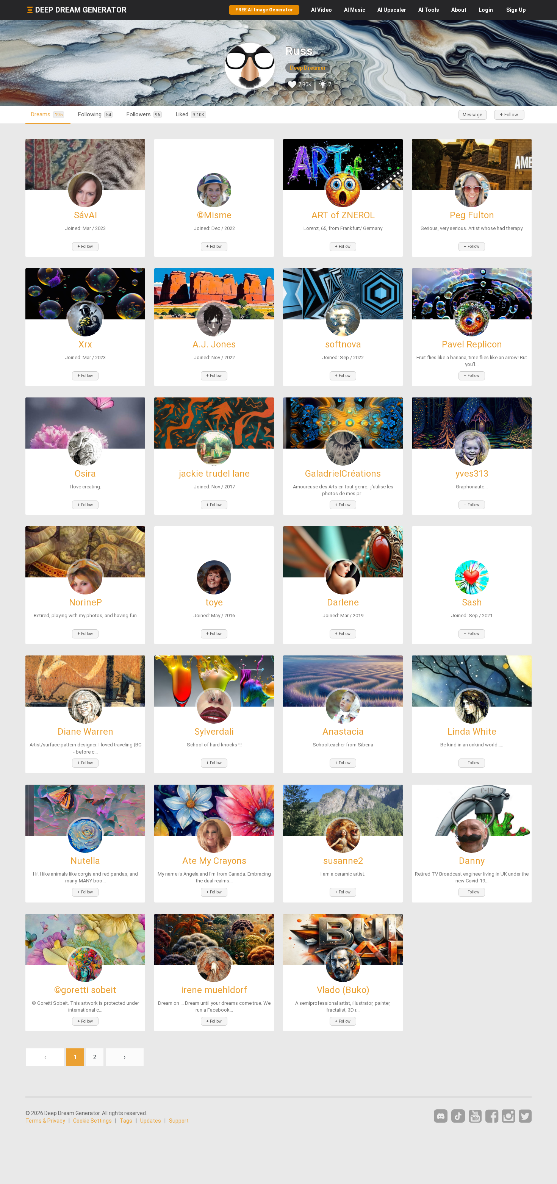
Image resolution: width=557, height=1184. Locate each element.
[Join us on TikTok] (458, 1116)
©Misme (214, 215)
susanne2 (343, 861)
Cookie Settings (92, 1121)
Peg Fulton (472, 215)
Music (354, 10)
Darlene (343, 602)
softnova (343, 344)
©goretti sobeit (85, 990)
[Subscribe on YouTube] (475, 1116)
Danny (472, 861)
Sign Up (516, 10)
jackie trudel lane (214, 473)
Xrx (85, 344)
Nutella (85, 861)
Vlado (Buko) (343, 990)
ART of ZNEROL (343, 215)
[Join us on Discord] (440, 1116)
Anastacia (343, 731)
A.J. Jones (214, 344)
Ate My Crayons (214, 861)
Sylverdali (214, 731)
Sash (472, 602)
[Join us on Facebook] (491, 1116)
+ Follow (509, 114)
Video (321, 10)
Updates (150, 1121)
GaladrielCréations (343, 473)
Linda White (471, 731)
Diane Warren (85, 731)
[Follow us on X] (525, 1116)
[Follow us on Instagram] (508, 1116)
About (458, 10)
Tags (126, 1121)
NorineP (85, 602)
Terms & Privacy (45, 1121)
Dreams (47, 114)
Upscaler (391, 10)
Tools (428, 10)
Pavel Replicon (472, 344)
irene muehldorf (214, 990)
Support (179, 1121)
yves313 (471, 473)
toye (214, 602)
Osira (85, 473)
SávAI (85, 215)
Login (486, 10)
